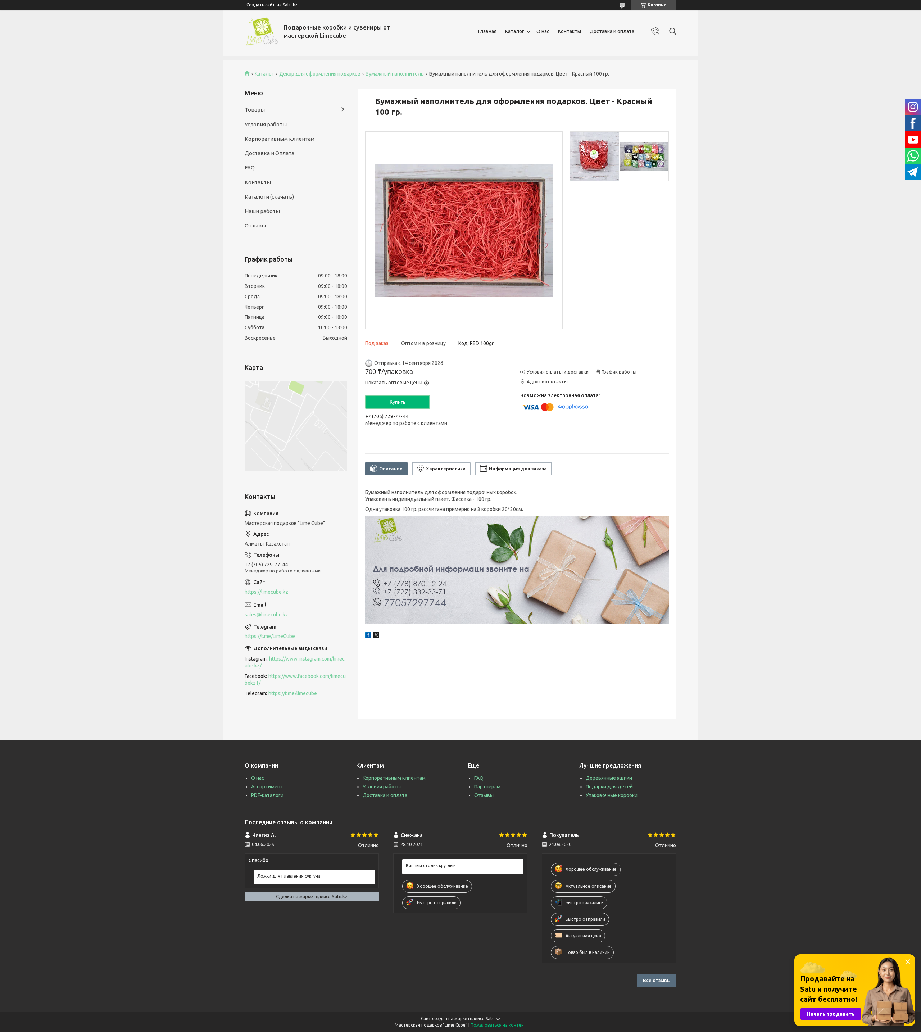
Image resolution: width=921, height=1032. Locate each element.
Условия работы (266, 124)
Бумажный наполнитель (395, 74)
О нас (542, 31)
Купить (397, 402)
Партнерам (487, 786)
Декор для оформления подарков (319, 74)
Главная (487, 31)
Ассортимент (267, 786)
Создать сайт (260, 5)
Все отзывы (657, 980)
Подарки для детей (609, 786)
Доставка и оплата (612, 31)
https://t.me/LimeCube (270, 636)
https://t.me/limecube (292, 693)
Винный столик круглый (431, 865)
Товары (255, 110)
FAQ (250, 167)
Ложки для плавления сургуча (289, 876)
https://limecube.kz (266, 592)
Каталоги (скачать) (269, 197)
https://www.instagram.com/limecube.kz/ (295, 662)
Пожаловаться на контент (498, 1025)
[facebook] (368, 636)
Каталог (514, 31)
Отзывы (255, 225)
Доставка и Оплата (269, 153)
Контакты (569, 31)
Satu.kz (493, 1018)
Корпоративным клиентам (279, 139)
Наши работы (262, 211)
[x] (376, 636)
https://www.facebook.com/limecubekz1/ (295, 679)
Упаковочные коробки (612, 795)
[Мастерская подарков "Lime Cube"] (261, 31)
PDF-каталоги (267, 795)
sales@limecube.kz (266, 614)
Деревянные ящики (609, 778)
